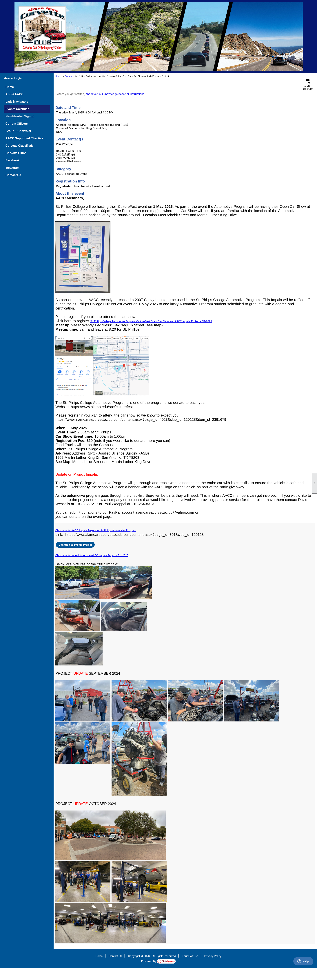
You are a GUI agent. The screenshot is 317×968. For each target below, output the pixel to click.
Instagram (12, 167)
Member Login (13, 78)
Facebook (12, 160)
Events (68, 76)
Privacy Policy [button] (212, 956)
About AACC (14, 94)
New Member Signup (20, 116)
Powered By (149, 961)
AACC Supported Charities (24, 138)
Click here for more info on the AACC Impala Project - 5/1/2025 (91, 555)
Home (10, 86)
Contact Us (13, 175)
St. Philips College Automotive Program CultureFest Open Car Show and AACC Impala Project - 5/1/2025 (151, 321)
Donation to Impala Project (75, 544)
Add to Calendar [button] (308, 84)
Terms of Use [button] (190, 956)
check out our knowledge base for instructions (115, 94)
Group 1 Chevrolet (18, 131)
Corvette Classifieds (20, 145)
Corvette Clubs (16, 153)
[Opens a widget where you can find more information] (303, 961)
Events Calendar (17, 109)
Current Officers (17, 123)
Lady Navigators (17, 101)
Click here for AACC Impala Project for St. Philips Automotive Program (95, 530)
